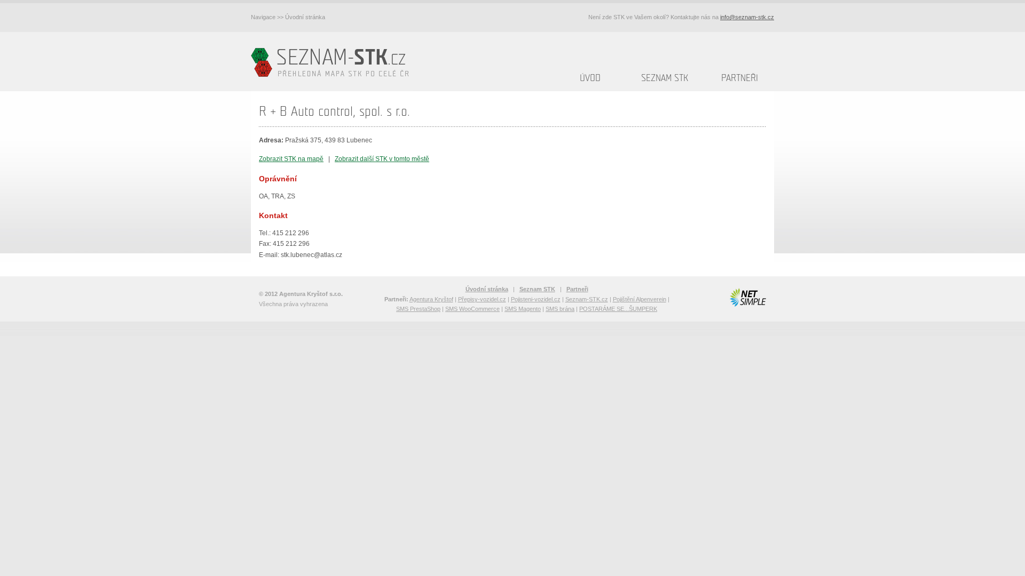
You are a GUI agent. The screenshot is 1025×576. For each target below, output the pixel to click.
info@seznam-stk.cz (747, 17)
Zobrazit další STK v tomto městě (382, 159)
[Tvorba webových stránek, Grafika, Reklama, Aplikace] (747, 297)
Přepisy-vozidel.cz (482, 299)
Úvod (590, 78)
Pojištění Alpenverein (639, 299)
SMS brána (560, 309)
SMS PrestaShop (418, 309)
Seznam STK (664, 78)
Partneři (739, 78)
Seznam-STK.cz (586, 299)
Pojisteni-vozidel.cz (536, 299)
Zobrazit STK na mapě (291, 159)
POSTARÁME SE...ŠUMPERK (618, 309)
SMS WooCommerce (472, 309)
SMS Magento (522, 309)
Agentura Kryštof (431, 299)
